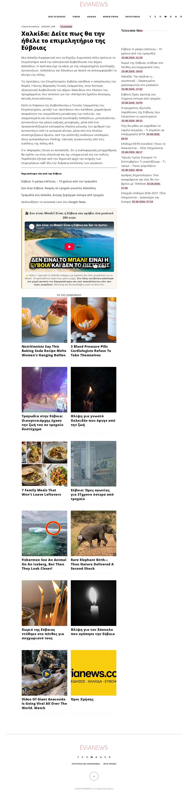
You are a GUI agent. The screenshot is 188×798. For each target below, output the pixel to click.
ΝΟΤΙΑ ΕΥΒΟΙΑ (132, 16)
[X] (155, 16)
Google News (77, 202)
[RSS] (105, 757)
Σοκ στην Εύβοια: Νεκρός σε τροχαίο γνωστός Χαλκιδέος (58, 188)
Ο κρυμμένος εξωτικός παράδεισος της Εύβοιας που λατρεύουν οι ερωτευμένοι (140, 112)
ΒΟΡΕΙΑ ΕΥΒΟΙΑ (110, 16)
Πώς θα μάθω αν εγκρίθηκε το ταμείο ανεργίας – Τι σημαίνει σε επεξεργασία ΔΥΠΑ (142, 130)
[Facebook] (150, 16)
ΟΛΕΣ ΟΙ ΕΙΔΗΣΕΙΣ (57, 16)
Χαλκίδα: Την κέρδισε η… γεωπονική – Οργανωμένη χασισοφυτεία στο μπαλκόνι (139, 81)
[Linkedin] (175, 16)
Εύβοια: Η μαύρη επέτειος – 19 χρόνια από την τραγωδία (59, 181)
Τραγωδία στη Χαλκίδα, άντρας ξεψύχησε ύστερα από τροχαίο (62, 195)
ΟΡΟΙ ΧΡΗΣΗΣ (109, 764)
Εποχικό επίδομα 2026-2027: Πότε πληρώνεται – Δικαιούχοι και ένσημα (143, 197)
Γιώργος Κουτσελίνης (30, 26)
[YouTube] (165, 16)
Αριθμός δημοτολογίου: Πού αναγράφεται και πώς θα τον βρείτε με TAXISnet (140, 179)
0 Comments (66, 26)
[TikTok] (170, 16)
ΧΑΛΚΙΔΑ (91, 16)
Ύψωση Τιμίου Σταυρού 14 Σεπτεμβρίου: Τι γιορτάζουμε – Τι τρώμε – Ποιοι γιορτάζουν (143, 162)
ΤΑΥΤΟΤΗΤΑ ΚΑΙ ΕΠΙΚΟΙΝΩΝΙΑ (86, 764)
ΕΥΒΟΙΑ (76, 16)
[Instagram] (160, 16)
